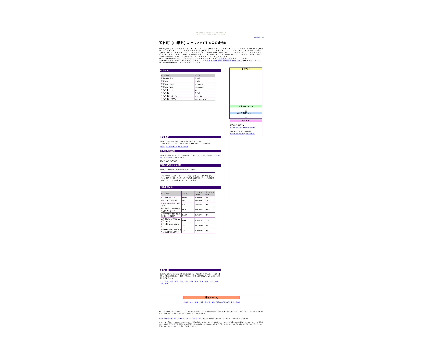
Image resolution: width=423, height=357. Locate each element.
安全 (211, 281)
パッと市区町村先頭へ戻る (167, 318)
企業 (161, 283)
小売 (186, 281)
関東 (196, 302)
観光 (166, 283)
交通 (201, 281)
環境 (206, 281)
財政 (166, 281)
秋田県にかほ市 (183, 147)
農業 (176, 281)
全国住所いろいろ (234, 60)
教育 (196, 281)
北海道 (186, 302)
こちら (228, 322)
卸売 (181, 281)
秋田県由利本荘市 (171, 147)
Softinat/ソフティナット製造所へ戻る (189, 318)
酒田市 (162, 147)
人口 (161, 281)
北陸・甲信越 (205, 302)
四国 (228, 302)
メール (173, 326)
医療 (191, 281)
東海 (213, 302)
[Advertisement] (246, 170)
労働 (216, 281)
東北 (191, 302)
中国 (223, 302)
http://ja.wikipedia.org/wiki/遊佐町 (242, 134)
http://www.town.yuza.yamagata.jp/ (242, 127)
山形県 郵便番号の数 (216, 60)
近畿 (218, 302)
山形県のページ (170, 157)
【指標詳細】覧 (224, 58)
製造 (171, 281)
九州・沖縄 (235, 302)
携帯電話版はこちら (259, 37)
